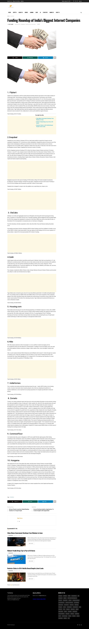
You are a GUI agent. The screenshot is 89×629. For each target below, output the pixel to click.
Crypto (14, 12)
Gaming (31, 12)
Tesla (70, 616)
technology (64, 616)
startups (77, 613)
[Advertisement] (31, 138)
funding (12, 497)
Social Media (61, 613)
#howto (65, 595)
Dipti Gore (11, 24)
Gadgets (21, 12)
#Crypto (60, 595)
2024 (69, 595)
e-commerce (61, 602)
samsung (75, 611)
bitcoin (60, 600)
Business (12, 16)
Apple (65, 598)
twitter (65, 618)
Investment (75, 607)
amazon (60, 598)
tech (60, 616)
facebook (66, 604)
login (11, 585)
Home (8, 16)
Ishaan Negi (10, 535)
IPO (64, 609)
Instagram (69, 607)
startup (72, 613)
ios (80, 607)
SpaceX (67, 613)
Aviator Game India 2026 (39, 599)
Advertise (22, 1)
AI (40, 12)
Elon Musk (76, 602)
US (68, 618)
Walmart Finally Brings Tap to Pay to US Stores (44, 122)
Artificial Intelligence (72, 598)
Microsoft (61, 611)
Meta (77, 609)
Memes (26, 12)
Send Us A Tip (9, 1)
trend (78, 616)
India (64, 607)
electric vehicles (69, 602)
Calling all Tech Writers (16, 1)
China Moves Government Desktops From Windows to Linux (44, 119)
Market (68, 609)
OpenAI (69, 611)
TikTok (74, 616)
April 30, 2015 (17, 24)
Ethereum (61, 604)
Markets (52, 12)
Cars (37, 12)
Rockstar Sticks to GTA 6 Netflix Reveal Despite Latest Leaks (44, 125)
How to (57, 12)
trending (60, 618)
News (9, 12)
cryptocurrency (76, 600)
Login (81, 1)
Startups (45, 12)
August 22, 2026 (17, 535)
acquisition (74, 595)
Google (60, 607)
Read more (31, 543)
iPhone (60, 609)
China (70, 600)
